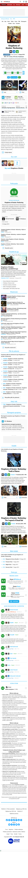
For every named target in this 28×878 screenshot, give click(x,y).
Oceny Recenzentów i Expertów (14, 582)
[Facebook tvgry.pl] (19, 825)
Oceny (16, 21)
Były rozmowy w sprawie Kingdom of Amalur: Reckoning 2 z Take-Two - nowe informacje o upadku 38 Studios (14, 338)
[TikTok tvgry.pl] (12, 825)
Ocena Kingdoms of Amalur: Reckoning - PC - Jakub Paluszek (14, 671)
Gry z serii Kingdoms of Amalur (14, 165)
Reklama (23, 831)
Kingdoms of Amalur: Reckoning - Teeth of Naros (14, 468)
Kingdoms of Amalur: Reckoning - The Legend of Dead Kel (14, 517)
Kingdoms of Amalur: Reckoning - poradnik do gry (14, 272)
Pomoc (19, 834)
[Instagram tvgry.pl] (14, 825)
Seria (14, 23)
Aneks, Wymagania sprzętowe (9, 286)
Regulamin (11, 829)
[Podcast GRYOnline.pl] (16, 820)
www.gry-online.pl (5, 18)
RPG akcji (15, 56)
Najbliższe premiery (14, 813)
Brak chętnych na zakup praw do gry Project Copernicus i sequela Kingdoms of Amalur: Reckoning (14, 333)
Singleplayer (21, 56)
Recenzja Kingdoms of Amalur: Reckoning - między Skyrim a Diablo (14, 201)
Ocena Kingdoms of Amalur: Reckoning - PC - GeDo (14, 666)
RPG (14, 18)
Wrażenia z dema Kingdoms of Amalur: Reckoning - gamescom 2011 (14, 240)
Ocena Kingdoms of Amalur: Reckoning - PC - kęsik (14, 654)
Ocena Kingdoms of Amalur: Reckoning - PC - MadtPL (14, 627)
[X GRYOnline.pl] (12, 820)
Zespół (8, 834)
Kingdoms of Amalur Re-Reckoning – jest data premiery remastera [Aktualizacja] (14, 315)
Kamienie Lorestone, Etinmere (9, 284)
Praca (12, 834)
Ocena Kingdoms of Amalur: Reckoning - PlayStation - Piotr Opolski (14, 659)
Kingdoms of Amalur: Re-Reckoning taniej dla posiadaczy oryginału (14, 310)
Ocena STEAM (14, 595)
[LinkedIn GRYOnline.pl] (19, 820)
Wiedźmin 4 (19, 811)
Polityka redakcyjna (18, 829)
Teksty (12, 21)
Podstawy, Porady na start (8, 283)
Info (2, 21)
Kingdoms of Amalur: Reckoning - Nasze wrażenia (14, 244)
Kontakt (15, 834)
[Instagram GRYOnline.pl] (9, 820)
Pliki (19, 21)
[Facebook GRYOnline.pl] (7, 820)
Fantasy (11, 56)
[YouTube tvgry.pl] (9, 825)
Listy (23, 4)
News (8, 21)
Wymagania (23, 21)
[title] (14, 688)
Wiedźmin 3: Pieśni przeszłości (8, 809)
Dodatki (10, 23)
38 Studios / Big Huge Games (8, 107)
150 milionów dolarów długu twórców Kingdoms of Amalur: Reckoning (14, 343)
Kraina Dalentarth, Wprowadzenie (10, 281)
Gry (14, 4)
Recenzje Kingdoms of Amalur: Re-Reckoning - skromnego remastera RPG (14, 303)
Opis (5, 21)
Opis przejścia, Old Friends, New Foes (11, 288)
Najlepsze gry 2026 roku (21, 809)
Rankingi (18, 4)
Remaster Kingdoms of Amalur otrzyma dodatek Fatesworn (14, 297)
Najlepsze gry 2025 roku (11, 811)
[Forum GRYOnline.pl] (21, 820)
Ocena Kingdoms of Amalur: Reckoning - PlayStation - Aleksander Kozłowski (14, 677)
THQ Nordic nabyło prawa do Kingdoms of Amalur (14, 324)
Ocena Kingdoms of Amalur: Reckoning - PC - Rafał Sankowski (14, 648)
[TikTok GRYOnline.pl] (14, 820)
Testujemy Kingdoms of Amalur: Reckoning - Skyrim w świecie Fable (14, 231)
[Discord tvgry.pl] (16, 825)
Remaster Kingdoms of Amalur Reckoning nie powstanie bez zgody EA (14, 320)
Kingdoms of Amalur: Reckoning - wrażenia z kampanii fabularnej (14, 236)
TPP (7, 56)
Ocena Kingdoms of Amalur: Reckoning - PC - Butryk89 (14, 639)
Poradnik (18, 23)
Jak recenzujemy (14, 214)
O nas (6, 829)
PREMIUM (3, 4)
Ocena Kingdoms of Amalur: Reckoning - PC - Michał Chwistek (14, 614)
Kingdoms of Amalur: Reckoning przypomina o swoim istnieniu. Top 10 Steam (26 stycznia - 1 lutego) (14, 328)
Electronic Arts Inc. (20, 107)
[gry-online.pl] (7, 1)
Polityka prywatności (7, 831)
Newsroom (9, 4)
